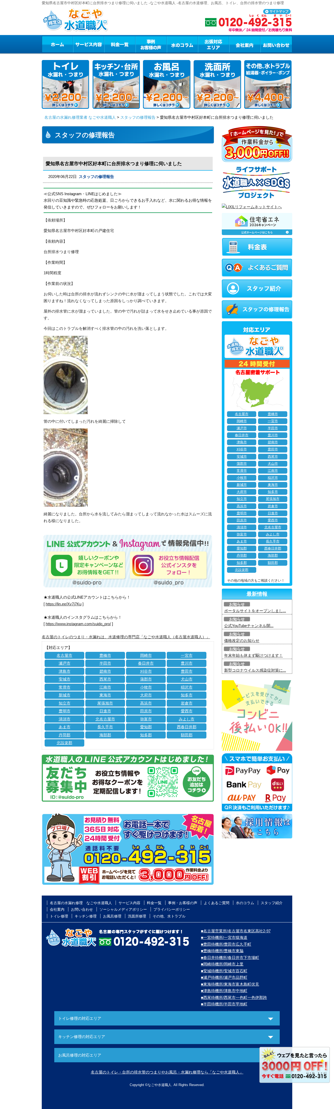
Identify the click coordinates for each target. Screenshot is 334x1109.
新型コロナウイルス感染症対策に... (255, 670)
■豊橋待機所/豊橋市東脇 (222, 951)
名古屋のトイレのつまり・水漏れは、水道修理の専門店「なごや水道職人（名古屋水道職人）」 (126, 637)
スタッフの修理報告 (138, 117)
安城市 (64, 679)
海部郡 (105, 735)
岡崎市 (146, 655)
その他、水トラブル (169, 916)
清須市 (64, 719)
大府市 (146, 695)
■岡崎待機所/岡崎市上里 (222, 964)
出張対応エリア (213, 44)
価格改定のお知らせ (241, 640)
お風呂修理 (112, 916)
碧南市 (105, 671)
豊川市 (187, 663)
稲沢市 (187, 687)
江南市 (105, 687)
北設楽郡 (64, 743)
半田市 (105, 663)
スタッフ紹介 (272, 903)
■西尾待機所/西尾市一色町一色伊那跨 (234, 997)
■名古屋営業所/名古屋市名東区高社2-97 (236, 931)
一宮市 (187, 655)
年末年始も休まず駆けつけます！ (253, 655)
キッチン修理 (86, 916)
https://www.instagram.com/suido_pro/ (78, 624)
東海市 (105, 695)
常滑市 (64, 687)
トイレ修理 (59, 916)
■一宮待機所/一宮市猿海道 (224, 937)
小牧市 (146, 687)
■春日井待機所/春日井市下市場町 (230, 957)
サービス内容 (88, 44)
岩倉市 (187, 703)
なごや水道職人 (159, 1085)
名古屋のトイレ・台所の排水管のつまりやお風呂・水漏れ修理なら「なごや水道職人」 (167, 1072)
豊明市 (64, 711)
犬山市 (187, 679)
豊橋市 (105, 655)
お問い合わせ (276, 44)
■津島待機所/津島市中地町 (224, 990)
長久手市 (105, 727)
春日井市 (146, 663)
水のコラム (182, 44)
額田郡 (187, 735)
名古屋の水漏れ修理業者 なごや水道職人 (80, 117)
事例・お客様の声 (151, 44)
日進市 (105, 711)
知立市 (64, 703)
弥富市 (146, 719)
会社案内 (244, 44)
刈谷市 (146, 671)
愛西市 (187, 711)
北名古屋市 (105, 719)
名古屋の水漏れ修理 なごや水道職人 (81, 903)
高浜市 (146, 703)
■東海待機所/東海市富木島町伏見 (230, 984)
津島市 (64, 671)
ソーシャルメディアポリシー (123, 909)
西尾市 (105, 679)
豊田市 (187, 671)
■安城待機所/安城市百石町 (224, 971)
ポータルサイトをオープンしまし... (255, 611)
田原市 (146, 711)
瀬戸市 (64, 663)
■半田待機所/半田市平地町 (224, 1004)
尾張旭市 (105, 703)
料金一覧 (119, 44)
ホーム (57, 44)
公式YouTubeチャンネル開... (248, 625)
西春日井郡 (186, 727)
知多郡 (146, 735)
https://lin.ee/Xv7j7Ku (63, 604)
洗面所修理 (137, 916)
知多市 (187, 695)
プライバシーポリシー (171, 909)
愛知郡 (146, 727)
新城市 (64, 695)
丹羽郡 (64, 735)
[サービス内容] (79, 44)
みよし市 (186, 719)
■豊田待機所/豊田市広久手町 (226, 944)
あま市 (64, 727)
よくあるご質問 (216, 903)
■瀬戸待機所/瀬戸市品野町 (224, 977)
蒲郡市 (146, 679)
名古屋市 (64, 655)
